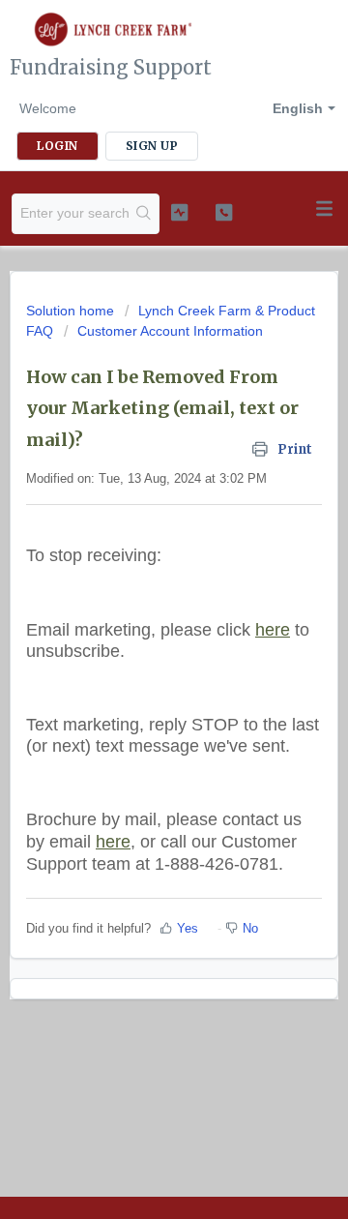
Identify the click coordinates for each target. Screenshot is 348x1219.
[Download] (138, 599)
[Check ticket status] (179, 212)
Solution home (72, 310)
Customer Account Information (170, 331)
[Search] (144, 213)
